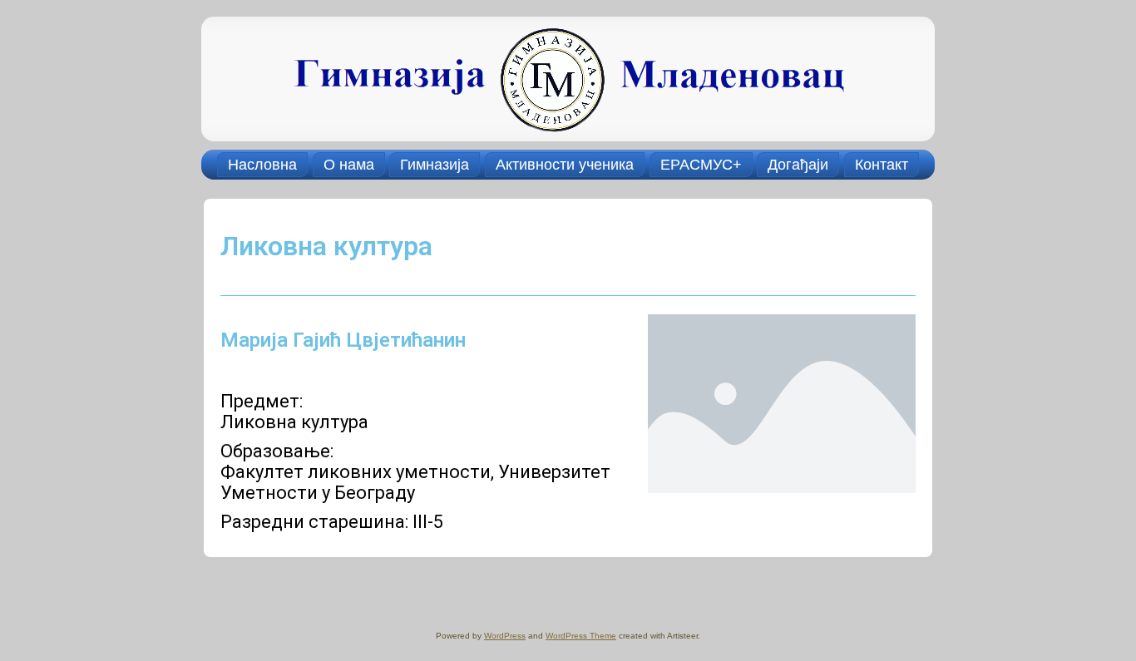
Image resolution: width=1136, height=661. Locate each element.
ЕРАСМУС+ (701, 164)
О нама (349, 164)
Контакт (881, 164)
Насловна (262, 164)
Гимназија (434, 164)
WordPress (505, 635)
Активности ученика (565, 164)
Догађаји (798, 164)
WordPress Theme (581, 635)
